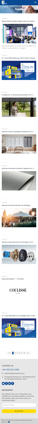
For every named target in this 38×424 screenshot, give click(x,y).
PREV (9, 353)
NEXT (28, 353)
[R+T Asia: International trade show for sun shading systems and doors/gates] (4, 2)
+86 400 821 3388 (10, 369)
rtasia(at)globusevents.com (14, 373)
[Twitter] (12, 383)
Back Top (4, 422)
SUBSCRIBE (20, 411)
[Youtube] (3, 383)
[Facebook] (6, 383)
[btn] (35, 2)
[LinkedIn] (9, 383)
